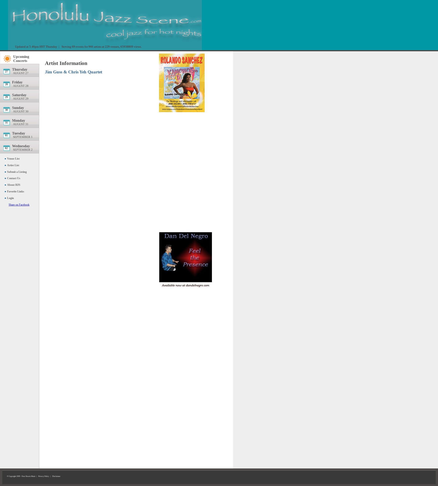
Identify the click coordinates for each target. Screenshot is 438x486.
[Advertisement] (193, 140)
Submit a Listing (17, 171)
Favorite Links (15, 191)
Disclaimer (56, 476)
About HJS (13, 184)
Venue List (13, 158)
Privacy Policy (43, 476)
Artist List (13, 165)
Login (10, 198)
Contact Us (13, 178)
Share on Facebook (19, 204)
